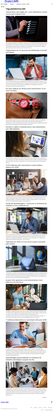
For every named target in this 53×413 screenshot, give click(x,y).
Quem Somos (19, 4)
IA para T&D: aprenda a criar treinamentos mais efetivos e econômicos (24, 281)
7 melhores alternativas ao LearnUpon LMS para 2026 (26, 320)
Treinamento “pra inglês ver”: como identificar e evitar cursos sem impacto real (26, 13)
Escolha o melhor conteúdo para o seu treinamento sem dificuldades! (25, 128)
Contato (27, 4)
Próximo (45, 397)
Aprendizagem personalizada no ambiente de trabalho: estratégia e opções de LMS (23, 359)
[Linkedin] (51, 402)
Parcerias (24, 4)
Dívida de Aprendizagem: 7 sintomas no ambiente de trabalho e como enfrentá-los (26, 204)
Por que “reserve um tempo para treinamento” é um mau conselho (26, 90)
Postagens (5, 4)
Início (2, 4)
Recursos (12, 4)
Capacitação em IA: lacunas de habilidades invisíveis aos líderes (26, 51)
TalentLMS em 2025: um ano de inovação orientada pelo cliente (25, 243)
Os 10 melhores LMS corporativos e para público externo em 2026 (24, 166)
